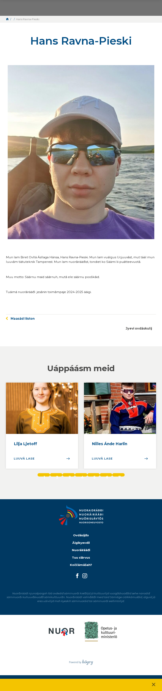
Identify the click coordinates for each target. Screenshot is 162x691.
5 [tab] (94, 476)
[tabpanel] (42, 426)
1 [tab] (44, 476)
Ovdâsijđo (81, 535)
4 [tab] (82, 476)
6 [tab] (107, 476)
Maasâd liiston (23, 318)
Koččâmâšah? (81, 565)
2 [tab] (57, 476)
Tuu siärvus (81, 557)
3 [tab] (70, 476)
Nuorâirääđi (81, 550)
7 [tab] (119, 476)
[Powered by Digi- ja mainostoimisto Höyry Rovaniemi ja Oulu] (81, 661)
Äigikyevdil (81, 543)
